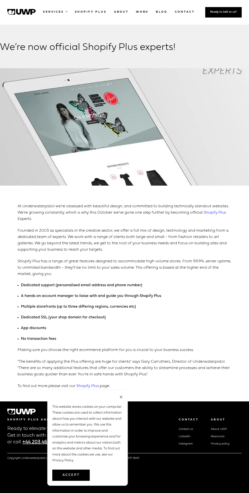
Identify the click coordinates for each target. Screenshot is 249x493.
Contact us (186, 429)
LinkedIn (184, 436)
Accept (71, 475)
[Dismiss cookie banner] (121, 398)
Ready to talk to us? (223, 12)
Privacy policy (220, 444)
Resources (217, 436)
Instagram (186, 444)
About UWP (219, 429)
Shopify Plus (215, 212)
